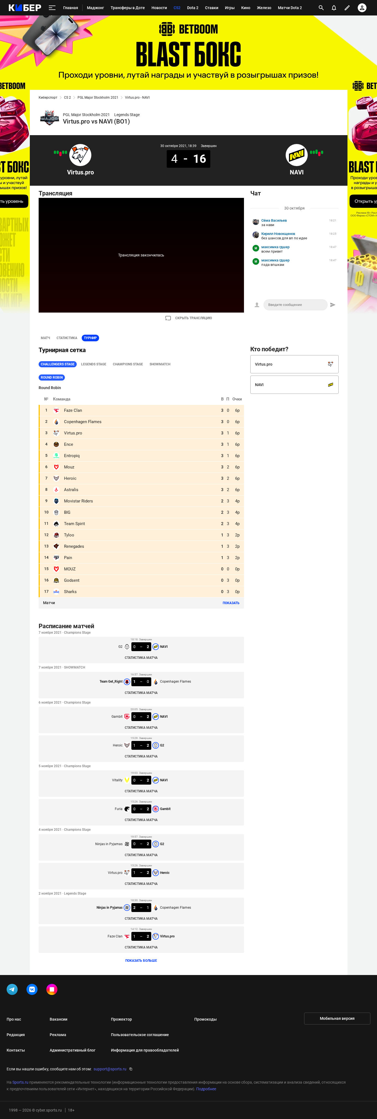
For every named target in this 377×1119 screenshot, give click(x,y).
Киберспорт (48, 97)
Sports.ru (20, 1082)
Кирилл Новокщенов (278, 234)
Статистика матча (141, 658)
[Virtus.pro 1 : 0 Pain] (55, 152)
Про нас (14, 1019)
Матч (45, 338)
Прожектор (121, 1019)
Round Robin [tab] (52, 377)
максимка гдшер (275, 247)
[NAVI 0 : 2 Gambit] (319, 154)
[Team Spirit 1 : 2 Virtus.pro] (63, 152)
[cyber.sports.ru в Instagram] (53, 990)
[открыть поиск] (321, 7)
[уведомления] (334, 7)
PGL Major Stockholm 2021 (98, 97)
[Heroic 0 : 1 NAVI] (322, 152)
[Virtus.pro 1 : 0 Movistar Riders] (58, 152)
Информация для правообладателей (145, 1050)
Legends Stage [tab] (93, 364)
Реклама (58, 1034)
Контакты (16, 1050)
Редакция (16, 1034)
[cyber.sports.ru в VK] (33, 990)
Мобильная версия (337, 1018)
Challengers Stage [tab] (58, 364)
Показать (231, 603)
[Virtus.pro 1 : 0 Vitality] (66, 152)
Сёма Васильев (274, 220)
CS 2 (67, 97)
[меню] (52, 8)
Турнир (90, 338)
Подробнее (206, 1089)
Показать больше (141, 961)
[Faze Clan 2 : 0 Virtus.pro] (60, 154)
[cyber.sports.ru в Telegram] (13, 990)
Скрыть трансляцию (193, 318)
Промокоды (205, 1019)
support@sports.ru (110, 1069)
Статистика (67, 338)
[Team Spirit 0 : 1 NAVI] (314, 152)
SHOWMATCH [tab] (160, 364)
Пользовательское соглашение (140, 1034)
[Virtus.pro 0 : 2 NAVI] (316, 152)
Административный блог (72, 1050)
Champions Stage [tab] (128, 364)
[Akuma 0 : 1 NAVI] (311, 152)
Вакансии (58, 1019)
